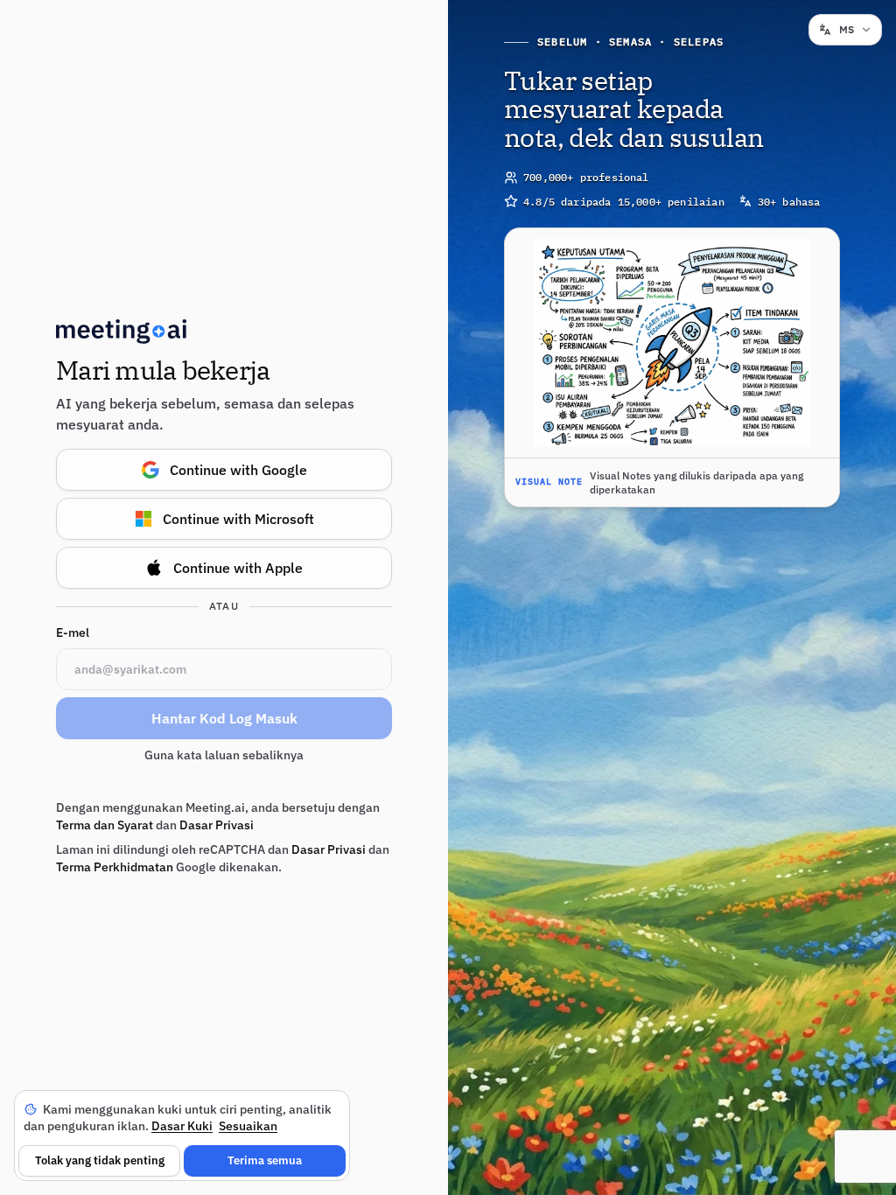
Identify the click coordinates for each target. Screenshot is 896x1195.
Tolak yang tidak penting (99, 1160)
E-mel (72, 632)
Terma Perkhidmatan (114, 867)
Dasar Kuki (182, 1126)
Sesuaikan (248, 1126)
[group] (672, 367)
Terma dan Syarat (104, 825)
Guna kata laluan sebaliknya (224, 755)
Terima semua (265, 1160)
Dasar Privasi (216, 825)
